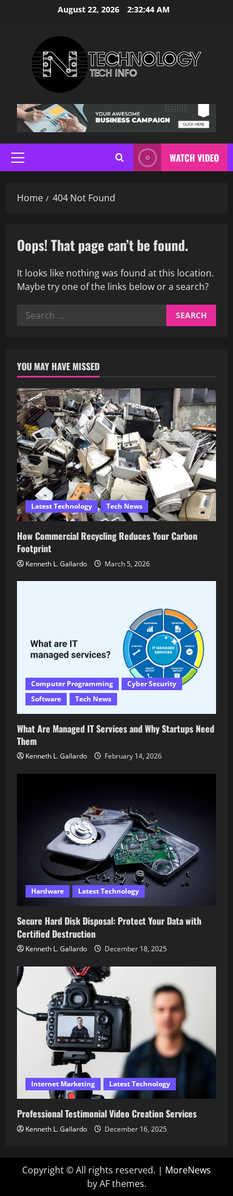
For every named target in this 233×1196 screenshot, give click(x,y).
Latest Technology (61, 506)
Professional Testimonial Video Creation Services (107, 1113)
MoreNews (188, 1170)
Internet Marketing (63, 1084)
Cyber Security (151, 683)
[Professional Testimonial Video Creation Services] (116, 1033)
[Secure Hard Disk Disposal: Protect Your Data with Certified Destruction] (116, 840)
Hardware (47, 891)
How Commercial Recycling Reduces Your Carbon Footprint (107, 542)
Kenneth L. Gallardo (56, 564)
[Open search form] (119, 157)
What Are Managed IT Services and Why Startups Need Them (115, 735)
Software (46, 699)
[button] (18, 158)
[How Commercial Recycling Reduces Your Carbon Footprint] (116, 454)
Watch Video (194, 157)
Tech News (124, 506)
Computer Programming (72, 683)
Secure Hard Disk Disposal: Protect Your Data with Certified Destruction (109, 927)
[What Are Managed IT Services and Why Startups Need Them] (116, 647)
